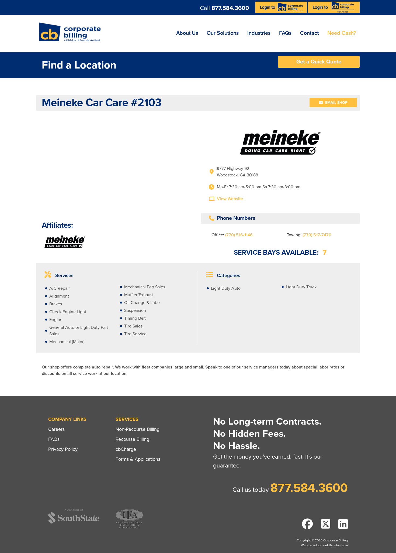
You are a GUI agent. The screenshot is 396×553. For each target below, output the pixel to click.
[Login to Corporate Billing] (281, 11)
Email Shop (336, 102)
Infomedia (341, 545)
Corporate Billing (71, 33)
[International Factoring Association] (129, 528)
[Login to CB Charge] (334, 11)
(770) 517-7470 (317, 235)
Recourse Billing (132, 439)
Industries (258, 33)
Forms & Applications (138, 459)
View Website (230, 199)
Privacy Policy (63, 449)
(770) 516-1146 (239, 235)
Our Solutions (223, 33)
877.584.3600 (230, 8)
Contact (309, 33)
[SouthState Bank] (73, 522)
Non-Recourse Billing (137, 429)
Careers (56, 429)
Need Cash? (341, 33)
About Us (187, 33)
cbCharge (126, 449)
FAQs (285, 33)
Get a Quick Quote (318, 62)
